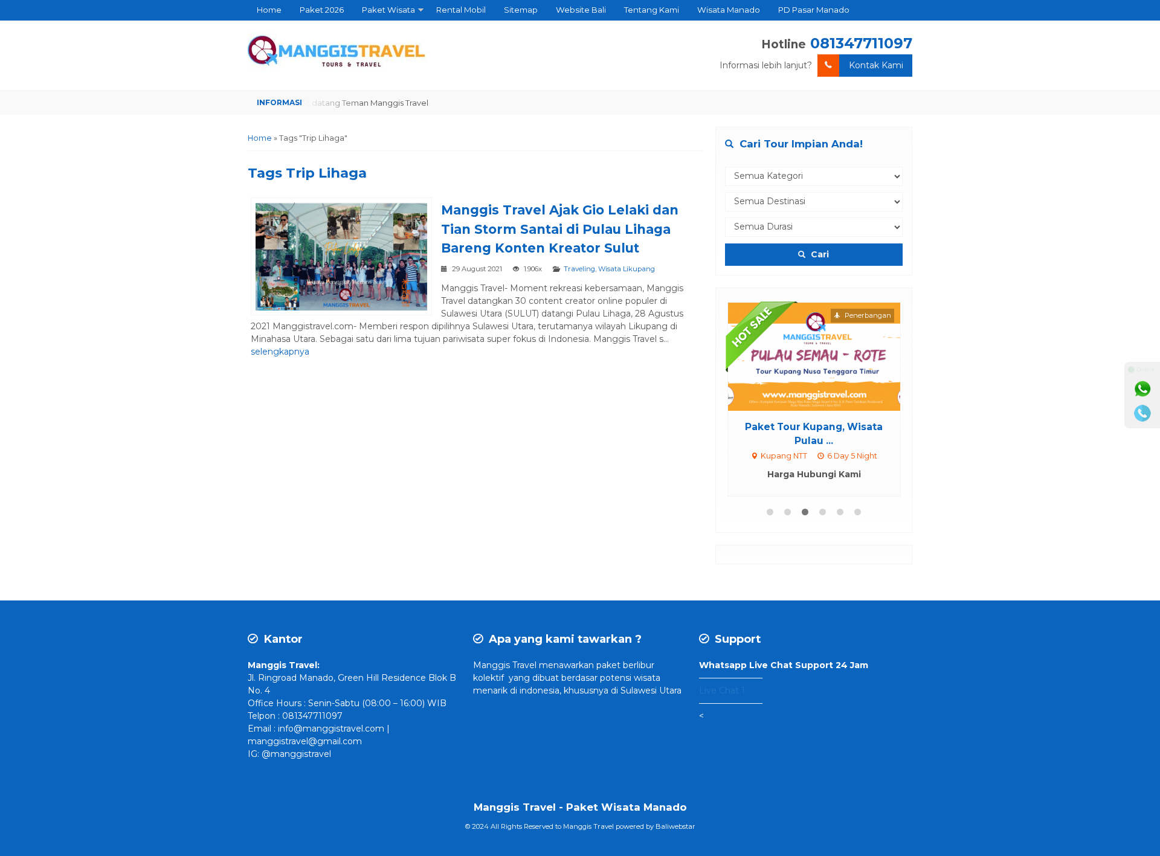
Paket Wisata (388, 9)
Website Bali (581, 9)
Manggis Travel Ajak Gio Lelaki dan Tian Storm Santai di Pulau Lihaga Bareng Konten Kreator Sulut (559, 229)
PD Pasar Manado (813, 9)
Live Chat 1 (722, 690)
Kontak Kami (876, 65)
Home (269, 9)
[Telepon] (1142, 413)
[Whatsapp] (1142, 389)
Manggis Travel (504, 665)
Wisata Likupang (626, 269)
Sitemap (521, 9)
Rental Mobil (461, 9)
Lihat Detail (825, 355)
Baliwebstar (675, 826)
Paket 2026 (322, 9)
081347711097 (861, 43)
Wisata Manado (728, 9)
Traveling (579, 269)
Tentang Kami (651, 9)
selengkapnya (280, 351)
